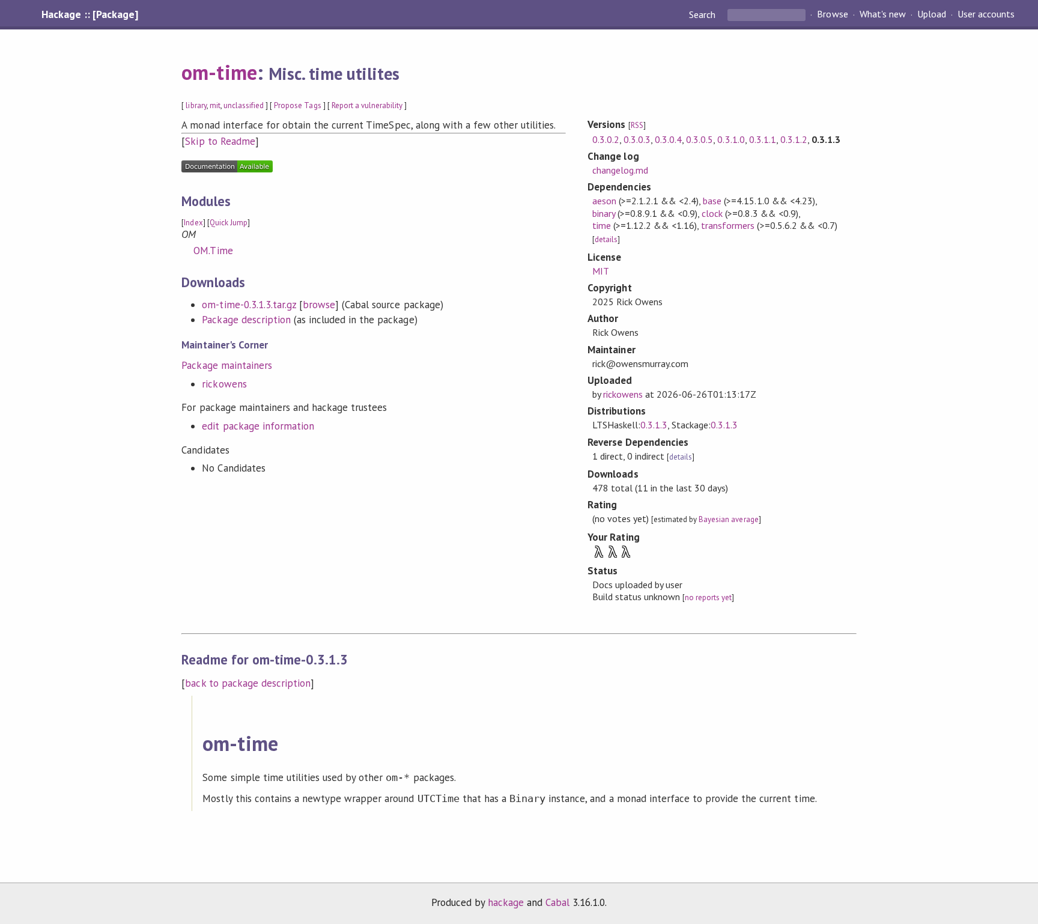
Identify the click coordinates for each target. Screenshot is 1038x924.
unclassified (243, 105)
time (601, 225)
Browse (832, 14)
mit (215, 105)
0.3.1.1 (762, 139)
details (606, 239)
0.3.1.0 (730, 139)
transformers (727, 225)
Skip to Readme (220, 141)
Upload (931, 14)
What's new (883, 14)
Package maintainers (226, 365)
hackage (506, 902)
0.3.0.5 (699, 139)
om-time (218, 72)
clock (712, 213)
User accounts (986, 14)
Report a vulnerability (367, 105)
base (712, 201)
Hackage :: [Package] (89, 14)
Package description (246, 319)
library (196, 105)
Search (703, 14)
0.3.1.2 (793, 139)
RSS (637, 125)
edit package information (258, 426)
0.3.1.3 (653, 425)
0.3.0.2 (605, 139)
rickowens (224, 384)
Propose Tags (297, 105)
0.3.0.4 (668, 139)
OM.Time (212, 250)
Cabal (557, 902)
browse (319, 304)
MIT (600, 271)
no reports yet (708, 597)
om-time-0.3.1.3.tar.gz (249, 304)
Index (193, 222)
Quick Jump (228, 222)
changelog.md (620, 170)
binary (603, 213)
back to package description (248, 683)
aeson (604, 201)
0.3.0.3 (637, 139)
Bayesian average (728, 519)
